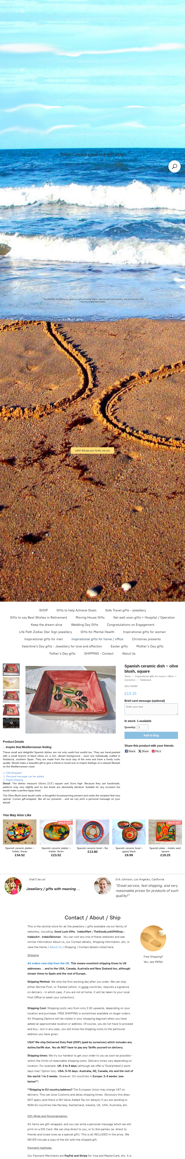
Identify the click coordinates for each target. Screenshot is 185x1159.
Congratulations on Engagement (130, 625)
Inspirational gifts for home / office (97, 639)
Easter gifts (119, 646)
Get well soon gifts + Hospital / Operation (144, 617)
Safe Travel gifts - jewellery (125, 610)
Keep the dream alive (46, 625)
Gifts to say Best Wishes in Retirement (38, 617)
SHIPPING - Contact (98, 654)
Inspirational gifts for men (43, 639)
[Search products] (174, 166)
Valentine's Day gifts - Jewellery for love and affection (62, 646)
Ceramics (129, 679)
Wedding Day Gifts (84, 625)
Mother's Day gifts (150, 646)
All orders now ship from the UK (48, 963)
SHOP (43, 610)
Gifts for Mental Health (97, 632)
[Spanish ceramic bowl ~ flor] (92, 831)
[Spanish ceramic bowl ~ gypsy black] (129, 831)
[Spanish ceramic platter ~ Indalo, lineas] (19, 831)
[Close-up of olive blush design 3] (11, 710)
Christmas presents (146, 639)
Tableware (145, 679)
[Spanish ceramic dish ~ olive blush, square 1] (11, 683)
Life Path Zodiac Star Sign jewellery (45, 632)
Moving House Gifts (90, 617)
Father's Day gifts (63, 654)
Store (127, 676)
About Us (128, 654)
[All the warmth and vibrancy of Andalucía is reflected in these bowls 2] (11, 697)
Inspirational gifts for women (144, 632)
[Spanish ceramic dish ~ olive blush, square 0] (11, 670)
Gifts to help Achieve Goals (76, 610)
